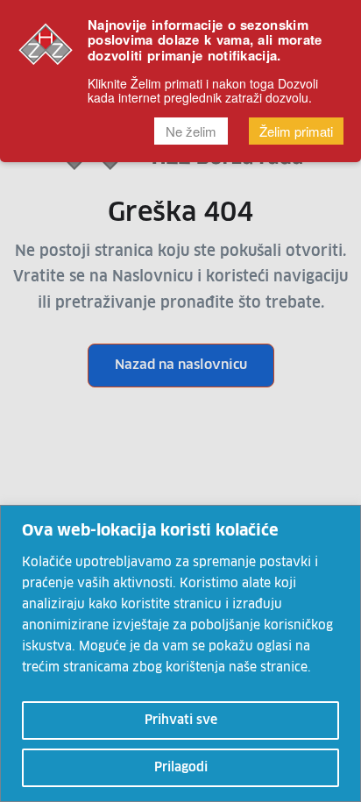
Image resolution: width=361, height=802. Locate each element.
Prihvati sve (181, 720)
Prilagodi (181, 768)
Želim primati (296, 131)
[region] (180, 653)
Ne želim (191, 131)
